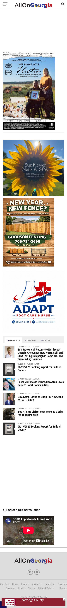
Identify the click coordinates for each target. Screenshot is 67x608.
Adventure (36, 584)
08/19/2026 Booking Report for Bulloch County (39, 428)
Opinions (62, 584)
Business (10, 588)
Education (50, 584)
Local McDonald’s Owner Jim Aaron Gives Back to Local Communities (41, 383)
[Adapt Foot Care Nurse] (33, 332)
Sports (31, 588)
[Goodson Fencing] (28, 265)
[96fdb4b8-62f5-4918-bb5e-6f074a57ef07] (33, 195)
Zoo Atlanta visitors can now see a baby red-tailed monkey (40, 413)
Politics (25, 584)
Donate (63, 588)
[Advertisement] (33, 471)
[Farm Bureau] (33, 605)
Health (21, 588)
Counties (4, 584)
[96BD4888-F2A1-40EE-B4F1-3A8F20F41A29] (29, 129)
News (15, 584)
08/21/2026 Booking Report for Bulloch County (39, 368)
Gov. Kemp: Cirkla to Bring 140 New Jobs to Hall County (40, 398)
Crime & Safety (46, 588)
